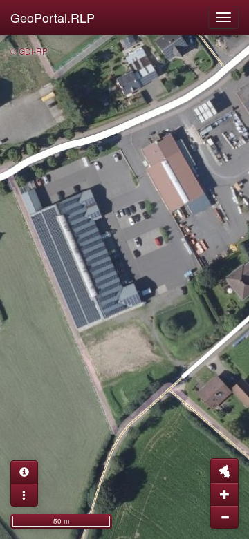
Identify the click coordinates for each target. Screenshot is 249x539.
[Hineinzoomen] (224, 494)
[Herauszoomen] (224, 517)
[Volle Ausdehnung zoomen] (224, 470)
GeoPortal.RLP (52, 17)
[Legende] (24, 495)
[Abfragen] (24, 472)
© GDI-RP (29, 51)
